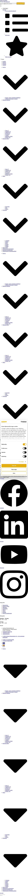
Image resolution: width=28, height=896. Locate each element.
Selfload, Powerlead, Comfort (11, 98)
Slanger (6, 245)
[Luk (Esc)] (4, 894)
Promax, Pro (7, 137)
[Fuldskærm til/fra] (1, 894)
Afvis (14, 473)
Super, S (7, 130)
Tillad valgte (14, 469)
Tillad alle (14, 465)
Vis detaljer (21, 461)
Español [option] (4, 65)
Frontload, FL (8, 131)
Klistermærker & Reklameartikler (9, 251)
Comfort (7, 135)
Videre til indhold (3, 0)
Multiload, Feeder (9, 136)
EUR (4, 646)
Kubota (6, 209)
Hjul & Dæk (5, 247)
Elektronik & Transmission (8, 248)
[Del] (3, 894)
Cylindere (7, 240)
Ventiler (6, 246)
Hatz (6, 207)
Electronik (7, 206)
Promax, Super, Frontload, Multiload (12, 97)
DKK (4, 643)
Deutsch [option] (4, 62)
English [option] (4, 61)
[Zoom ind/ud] (0, 894)
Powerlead (7, 134)
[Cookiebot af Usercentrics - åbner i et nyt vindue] (21, 422)
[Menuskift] (0, 5)
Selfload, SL (7, 132)
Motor (6, 243)
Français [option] (4, 63)
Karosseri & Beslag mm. (8, 250)
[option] (15, 61)
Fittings (6, 241)
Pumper (6, 244)
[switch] (25, 448)
